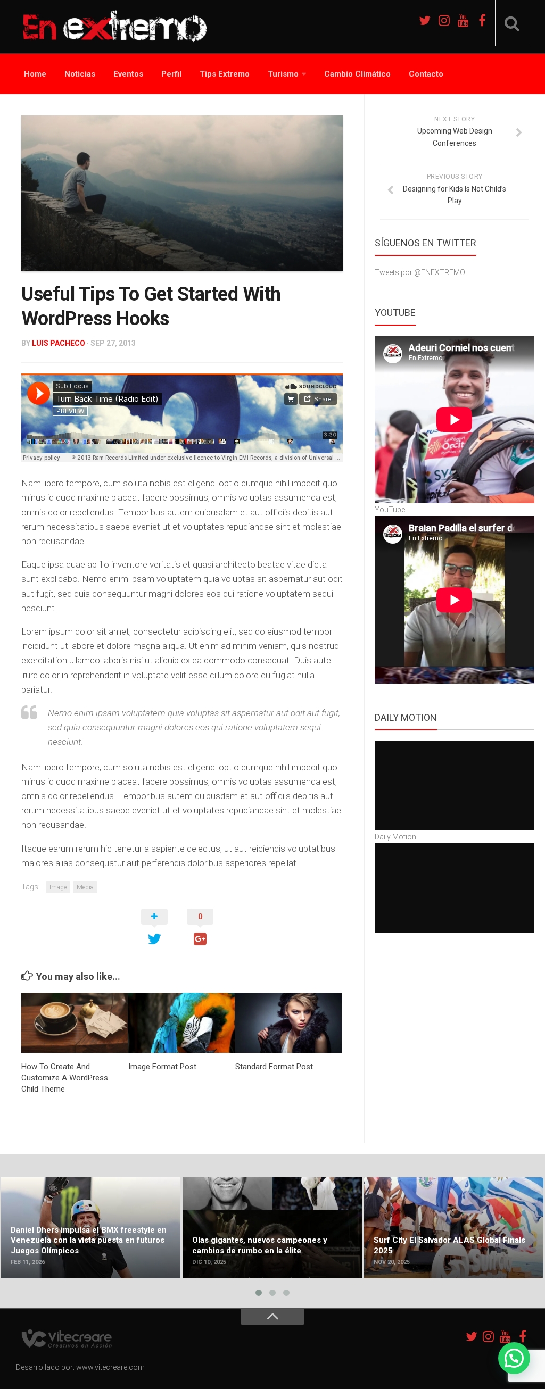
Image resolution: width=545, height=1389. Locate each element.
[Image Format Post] (181, 1023)
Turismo (283, 74)
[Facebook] (482, 20)
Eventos (128, 74)
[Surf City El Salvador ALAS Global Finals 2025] (453, 1227)
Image (58, 887)
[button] (514, 1358)
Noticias (79, 74)
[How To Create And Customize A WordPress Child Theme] (74, 1023)
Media (85, 887)
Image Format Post (162, 1066)
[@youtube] (463, 20)
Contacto (426, 74)
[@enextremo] (443, 20)
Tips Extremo (225, 74)
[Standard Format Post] (288, 1023)
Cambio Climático (357, 74)
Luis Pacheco (58, 343)
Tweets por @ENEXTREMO (420, 272)
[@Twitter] (424, 20)
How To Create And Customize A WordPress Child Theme (64, 1078)
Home (35, 74)
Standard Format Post (274, 1066)
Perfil (171, 74)
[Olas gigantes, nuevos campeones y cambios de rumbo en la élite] (272, 1227)
